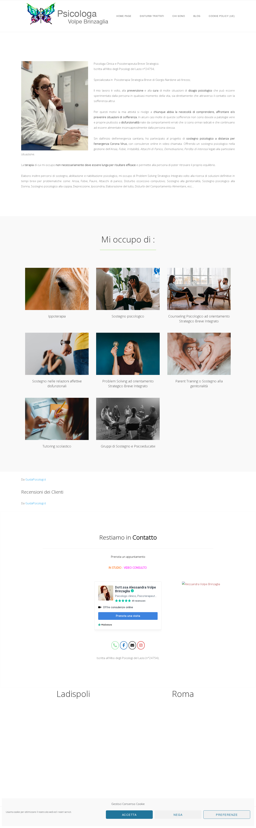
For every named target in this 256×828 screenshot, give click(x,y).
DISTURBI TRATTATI (152, 15)
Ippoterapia (57, 289)
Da (33, 479)
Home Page (123, 15)
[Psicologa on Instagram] (141, 645)
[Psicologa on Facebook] (123, 645)
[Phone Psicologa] (115, 645)
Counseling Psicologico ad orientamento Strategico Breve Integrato (199, 288)
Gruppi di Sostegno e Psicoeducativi (128, 419)
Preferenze (227, 815)
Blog (196, 15)
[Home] (68, 28)
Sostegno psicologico (128, 289)
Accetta (129, 815)
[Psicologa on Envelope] (132, 645)
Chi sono (178, 15)
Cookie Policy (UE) (222, 15)
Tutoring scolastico (57, 419)
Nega (178, 815)
